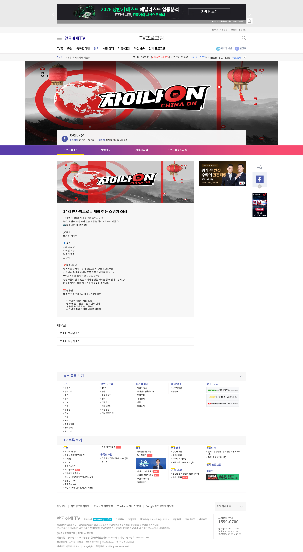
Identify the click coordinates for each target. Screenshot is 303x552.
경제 (96, 48)
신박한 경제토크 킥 (147, 475)
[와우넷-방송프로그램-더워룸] (259, 205)
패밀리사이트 (224, 506)
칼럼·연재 (69, 428)
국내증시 (141, 399)
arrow (241, 376)
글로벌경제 (69, 424)
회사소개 (88, 519)
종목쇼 (104, 462)
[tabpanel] (222, 173)
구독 (215, 384)
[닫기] (249, 21)
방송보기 (106, 150)
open (260, 186)
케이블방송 (154, 519)
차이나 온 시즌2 (179, 459)
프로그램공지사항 (177, 150)
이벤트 (210, 471)
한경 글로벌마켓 (111, 447)
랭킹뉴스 (68, 431)
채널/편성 (176, 384)
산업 (66, 406)
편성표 (243, 48)
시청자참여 (141, 150)
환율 (139, 402)
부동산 (67, 410)
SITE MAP (59, 38)
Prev (53, 14)
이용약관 (61, 506)
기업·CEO (124, 48)
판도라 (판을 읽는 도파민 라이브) (79, 488)
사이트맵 (203, 519)
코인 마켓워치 (143, 479)
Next (249, 14)
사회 (66, 417)
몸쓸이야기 (177, 455)
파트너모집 (190, 519)
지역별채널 (226, 48)
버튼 (244, 57)
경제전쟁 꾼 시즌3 (144, 451)
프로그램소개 (70, 150)
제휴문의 (177, 519)
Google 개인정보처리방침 (160, 506)
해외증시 (141, 406)
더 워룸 (68, 459)
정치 (66, 413)
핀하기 (65, 139)
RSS (208, 384)
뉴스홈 (67, 388)
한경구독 (223, 30)
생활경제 (108, 48)
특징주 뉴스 (142, 388)
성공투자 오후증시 (72, 473)
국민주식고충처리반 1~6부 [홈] (115, 458)
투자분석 (141, 395)
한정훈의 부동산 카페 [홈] (183, 462)
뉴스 (65, 384)
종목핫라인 (83, 48)
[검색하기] (243, 38)
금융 (66, 402)
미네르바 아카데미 (147, 471)
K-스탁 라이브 (71, 451)
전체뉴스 (68, 391)
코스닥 (176, 57)
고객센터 (242, 30)
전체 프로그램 (157, 48)
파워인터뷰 (179, 477)
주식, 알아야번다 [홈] (217, 457)
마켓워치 (68, 462)
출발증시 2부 (70, 484)
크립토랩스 (142, 482)
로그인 (234, 30)
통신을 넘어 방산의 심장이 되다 (185, 474)
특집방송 (139, 48)
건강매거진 (177, 451)
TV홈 (60, 48)
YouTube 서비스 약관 (129, 506)
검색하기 (243, 38)
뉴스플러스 (144, 455)
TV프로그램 (151, 38)
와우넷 (215, 30)
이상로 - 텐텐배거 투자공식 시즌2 (79, 477)
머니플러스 (72, 470)
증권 (69, 48)
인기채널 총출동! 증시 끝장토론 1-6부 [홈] (224, 452)
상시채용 (120, 519)
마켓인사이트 (70, 466)
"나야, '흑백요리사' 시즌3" (78, 57)
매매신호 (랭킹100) (145, 391)
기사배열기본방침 (103, 506)
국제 (66, 420)
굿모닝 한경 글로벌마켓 (75, 455)
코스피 (136, 57)
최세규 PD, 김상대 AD (116, 140)
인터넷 (164, 519)
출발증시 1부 (70, 480)
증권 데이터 (142, 384)
